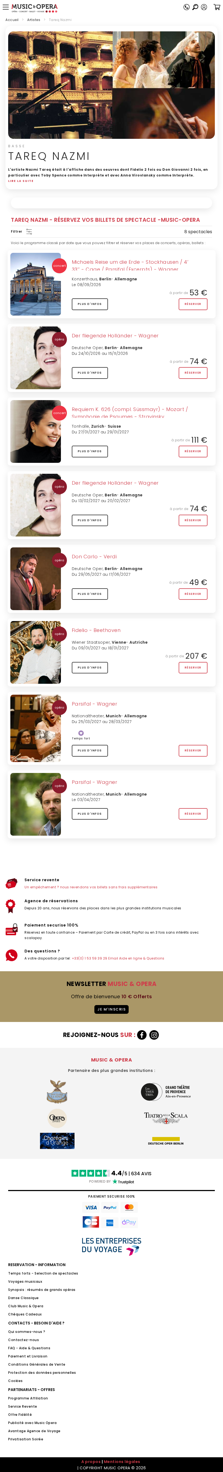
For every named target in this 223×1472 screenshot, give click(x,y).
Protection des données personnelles (42, 1372)
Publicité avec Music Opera (32, 1422)
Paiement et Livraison (28, 1356)
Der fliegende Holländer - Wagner (115, 335)
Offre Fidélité (20, 1414)
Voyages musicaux (25, 1281)
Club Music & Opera (25, 1306)
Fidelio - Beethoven (96, 630)
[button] (204, 7)
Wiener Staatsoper (91, 642)
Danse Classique (23, 1298)
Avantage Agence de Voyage (34, 1431)
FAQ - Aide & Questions (29, 1348)
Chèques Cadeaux (25, 1314)
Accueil (12, 19)
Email (113, 958)
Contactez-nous (23, 1340)
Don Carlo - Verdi (94, 556)
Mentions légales (122, 1461)
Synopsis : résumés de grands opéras (42, 1289)
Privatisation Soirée (25, 1439)
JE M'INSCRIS (111, 1009)
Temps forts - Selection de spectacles (43, 1273)
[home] (34, 8)
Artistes (33, 19)
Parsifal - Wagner (94, 703)
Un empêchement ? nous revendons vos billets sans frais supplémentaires (90, 887)
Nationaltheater (88, 716)
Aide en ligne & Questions (142, 958)
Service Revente (22, 1406)
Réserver (193, 304)
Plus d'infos (90, 304)
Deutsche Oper (87, 347)
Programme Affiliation (28, 1398)
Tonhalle (80, 426)
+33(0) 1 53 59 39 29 (89, 958)
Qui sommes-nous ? (26, 1331)
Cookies (15, 1380)
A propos (91, 1461)
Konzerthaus (85, 279)
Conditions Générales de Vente (37, 1364)
